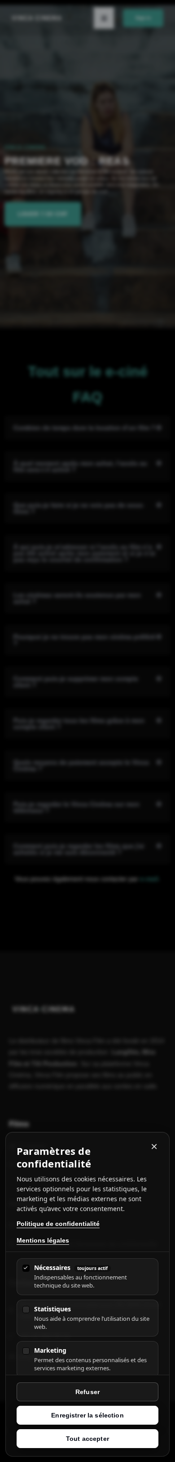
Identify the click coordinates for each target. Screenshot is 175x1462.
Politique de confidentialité (58, 1223)
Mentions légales (43, 1240)
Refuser (87, 1391)
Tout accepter (87, 1438)
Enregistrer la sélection (87, 1415)
